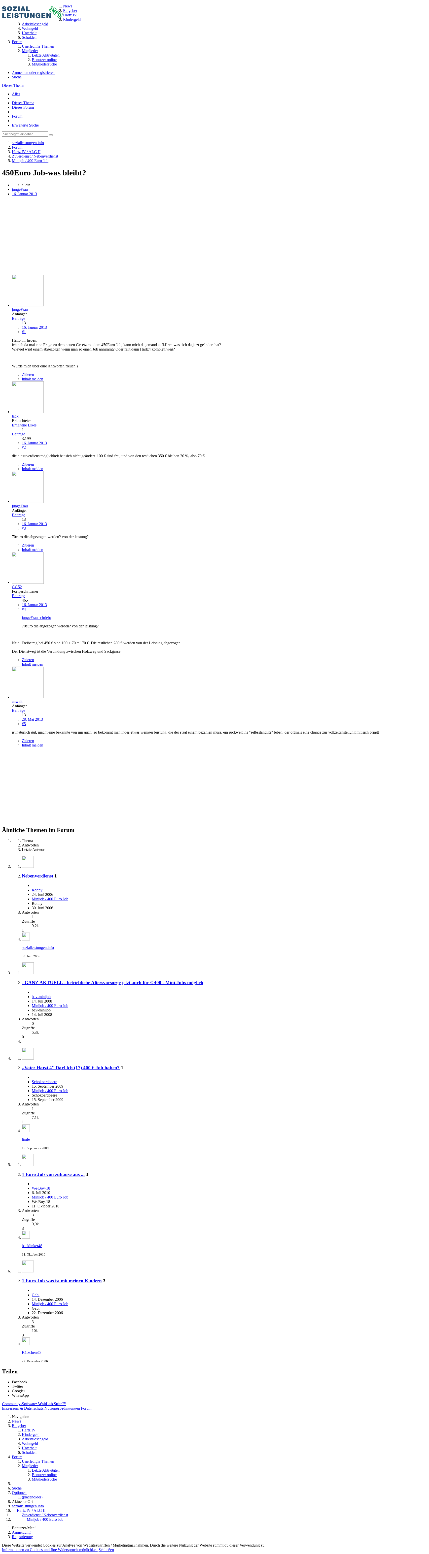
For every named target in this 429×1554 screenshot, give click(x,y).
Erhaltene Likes (24, 425)
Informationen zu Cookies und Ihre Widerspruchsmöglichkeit (50, 1550)
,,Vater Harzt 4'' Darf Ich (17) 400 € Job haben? (71, 1067)
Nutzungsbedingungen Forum (67, 1408)
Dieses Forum (23, 107)
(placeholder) (32, 1497)
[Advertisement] (151, 236)
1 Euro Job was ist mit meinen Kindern (62, 1280)
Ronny (37, 890)
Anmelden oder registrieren (33, 72)
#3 (24, 528)
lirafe (26, 1139)
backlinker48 (32, 1246)
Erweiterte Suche (25, 125)
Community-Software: (34, 1404)
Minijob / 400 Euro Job (50, 899)
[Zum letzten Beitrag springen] (26, 939)
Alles (16, 94)
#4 (24, 609)
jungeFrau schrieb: (36, 617)
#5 (24, 724)
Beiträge (18, 318)
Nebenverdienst (37, 875)
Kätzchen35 (31, 1352)
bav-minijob (41, 997)
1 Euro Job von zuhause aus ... (53, 1174)
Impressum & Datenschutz (22, 1408)
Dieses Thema (13, 85)
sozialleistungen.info (38, 947)
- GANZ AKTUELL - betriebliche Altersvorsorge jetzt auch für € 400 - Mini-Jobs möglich (112, 982)
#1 (24, 332)
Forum (17, 116)
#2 (24, 447)
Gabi (35, 1295)
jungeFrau (20, 189)
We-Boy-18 (41, 1188)
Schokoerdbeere (44, 1082)
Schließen (106, 1550)
